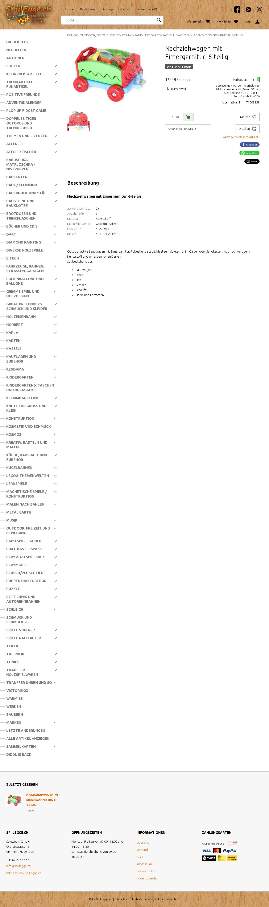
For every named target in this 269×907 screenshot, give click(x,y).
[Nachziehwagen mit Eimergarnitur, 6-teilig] (14, 800)
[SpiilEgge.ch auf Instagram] (257, 11)
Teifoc (12, 646)
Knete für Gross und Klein (26, 408)
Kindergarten (20, 377)
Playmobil (16, 565)
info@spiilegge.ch (18, 866)
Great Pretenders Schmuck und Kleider (26, 306)
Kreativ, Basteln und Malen (26, 444)
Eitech (12, 258)
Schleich (14, 609)
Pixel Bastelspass (24, 549)
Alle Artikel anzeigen (27, 738)
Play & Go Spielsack (25, 557)
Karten (13, 341)
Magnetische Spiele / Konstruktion (26, 494)
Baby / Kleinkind (21, 185)
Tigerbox (15, 654)
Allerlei (14, 144)
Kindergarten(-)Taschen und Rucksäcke (30, 387)
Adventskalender (24, 103)
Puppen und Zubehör (26, 581)
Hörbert (14, 325)
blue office (123, 899)
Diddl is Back (18, 754)
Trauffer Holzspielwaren (22, 672)
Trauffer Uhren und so (29, 683)
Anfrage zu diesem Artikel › (241, 137)
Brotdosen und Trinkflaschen (21, 216)
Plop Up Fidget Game (26, 111)
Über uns (143, 842)
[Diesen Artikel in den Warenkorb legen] (188, 117)
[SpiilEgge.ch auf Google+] (246, 11)
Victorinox (17, 690)
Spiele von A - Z (21, 630)
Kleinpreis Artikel (24, 74)
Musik (11, 520)
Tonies (12, 662)
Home (69, 9)
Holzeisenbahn (21, 317)
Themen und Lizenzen (26, 136)
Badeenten (17, 177)
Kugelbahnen (19, 468)
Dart (11, 234)
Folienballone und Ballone (25, 281)
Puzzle (13, 589)
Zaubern (14, 714)
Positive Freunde (23, 95)
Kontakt (125, 9)
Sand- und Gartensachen (154, 35)
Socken (13, 66)
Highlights (17, 42)
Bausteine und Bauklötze (20, 203)
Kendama (15, 369)
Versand (142, 849)
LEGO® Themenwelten (27, 476)
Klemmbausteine (22, 398)
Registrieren (88, 9)
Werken (13, 706)
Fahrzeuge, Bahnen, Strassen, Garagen (25, 268)
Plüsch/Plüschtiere (26, 573)
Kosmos (13, 434)
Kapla (12, 333)
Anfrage (108, 9)
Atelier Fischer (21, 152)
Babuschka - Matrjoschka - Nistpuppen (20, 164)
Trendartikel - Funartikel (21, 84)
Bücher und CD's (21, 226)
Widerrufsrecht (147, 878)
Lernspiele (16, 484)
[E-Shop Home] (32, 8)
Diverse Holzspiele (24, 250)
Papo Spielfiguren (24, 541)
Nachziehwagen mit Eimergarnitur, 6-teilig (209, 35)
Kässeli (13, 349)
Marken (13, 722)
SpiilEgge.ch (104, 899)
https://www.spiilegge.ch (23, 873)
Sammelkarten (21, 746)
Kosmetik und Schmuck (28, 426)
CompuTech (172, 899)
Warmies (14, 698)
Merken (245, 117)
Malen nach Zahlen (25, 504)
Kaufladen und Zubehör (21, 359)
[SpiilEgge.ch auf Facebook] (235, 11)
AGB (140, 857)
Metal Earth (18, 512)
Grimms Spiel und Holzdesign (23, 293)
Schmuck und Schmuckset (19, 619)
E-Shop (72, 35)
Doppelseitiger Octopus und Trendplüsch (21, 123)
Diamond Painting (23, 242)
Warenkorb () (147, 9)
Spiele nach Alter (23, 638)
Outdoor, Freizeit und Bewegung (28, 530)
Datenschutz (145, 871)
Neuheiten (16, 50)
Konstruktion (20, 418)
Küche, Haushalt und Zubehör (26, 457)
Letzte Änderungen (25, 730)
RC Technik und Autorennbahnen (23, 599)
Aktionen (15, 58)
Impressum (144, 864)
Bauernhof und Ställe (28, 193)
